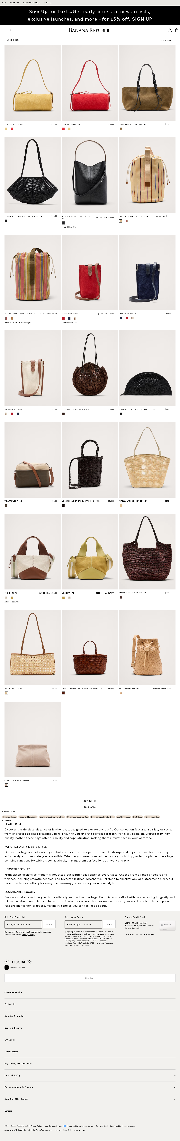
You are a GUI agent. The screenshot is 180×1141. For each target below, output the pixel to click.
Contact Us (9, 1004)
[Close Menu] (9, 3)
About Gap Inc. (130, 1126)
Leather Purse (9, 817)
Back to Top (90, 807)
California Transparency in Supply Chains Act (51, 1130)
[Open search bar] (10, 30)
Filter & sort (164, 40)
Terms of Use (101, 1126)
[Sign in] (170, 30)
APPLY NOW (131, 934)
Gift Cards (9, 1040)
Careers (8, 1111)
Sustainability (115, 1126)
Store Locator (11, 1052)
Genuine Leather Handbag (52, 817)
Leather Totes (123, 817)
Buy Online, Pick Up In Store (18, 1063)
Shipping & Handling (14, 1016)
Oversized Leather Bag (77, 817)
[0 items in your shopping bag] (176, 30)
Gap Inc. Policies (78, 1130)
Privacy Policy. (28, 934)
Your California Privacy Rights (81, 1126)
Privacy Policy (93, 939)
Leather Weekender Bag (102, 817)
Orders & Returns (13, 1028)
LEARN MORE (147, 934)
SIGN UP (142, 19)
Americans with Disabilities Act (17, 1130)
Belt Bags (137, 817)
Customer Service (13, 992)
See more (6, 821)
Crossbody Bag (152, 817)
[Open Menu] (3, 30)
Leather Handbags (28, 817)
